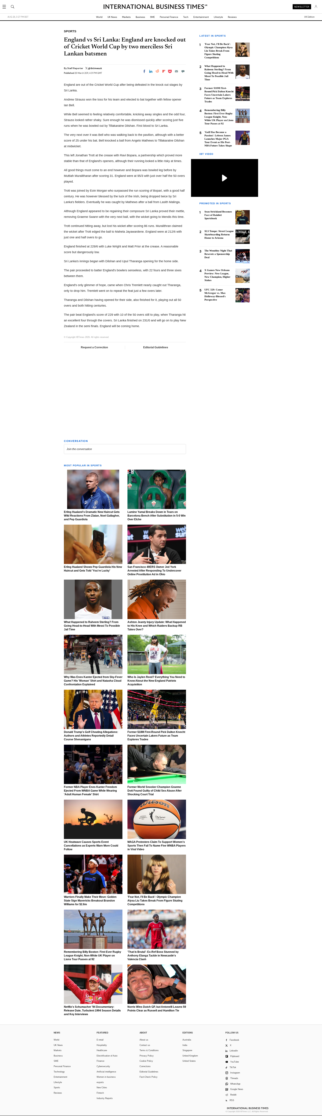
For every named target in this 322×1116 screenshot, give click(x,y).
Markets (126, 16)
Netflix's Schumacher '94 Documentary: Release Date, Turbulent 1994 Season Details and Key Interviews (92, 1010)
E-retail (100, 1040)
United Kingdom (190, 1055)
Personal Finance (169, 16)
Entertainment (201, 16)
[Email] (176, 71)
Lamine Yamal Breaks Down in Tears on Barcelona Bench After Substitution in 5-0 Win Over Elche (156, 516)
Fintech (100, 1093)
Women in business (106, 1077)
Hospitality (102, 1045)
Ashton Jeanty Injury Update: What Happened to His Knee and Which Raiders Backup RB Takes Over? (156, 626)
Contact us (145, 1045)
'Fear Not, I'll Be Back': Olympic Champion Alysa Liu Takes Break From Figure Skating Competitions (154, 900)
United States (189, 1061)
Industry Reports (105, 1098)
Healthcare (102, 1050)
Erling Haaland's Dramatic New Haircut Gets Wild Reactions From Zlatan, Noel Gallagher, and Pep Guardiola (92, 516)
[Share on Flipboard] (164, 71)
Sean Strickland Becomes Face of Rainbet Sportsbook (218, 215)
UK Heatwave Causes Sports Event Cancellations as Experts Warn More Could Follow (91, 845)
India (184, 1045)
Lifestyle (218, 16)
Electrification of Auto (107, 1055)
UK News (112, 16)
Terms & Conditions (149, 1050)
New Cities (102, 1087)
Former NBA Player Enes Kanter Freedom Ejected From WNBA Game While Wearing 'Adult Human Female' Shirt (90, 791)
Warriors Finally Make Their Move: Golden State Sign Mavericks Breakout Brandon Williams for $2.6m (90, 900)
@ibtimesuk (95, 68)
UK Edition (309, 17)
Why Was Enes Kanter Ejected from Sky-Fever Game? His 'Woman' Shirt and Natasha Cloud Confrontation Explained (93, 681)
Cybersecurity (103, 1066)
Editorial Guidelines (155, 347)
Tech (185, 16)
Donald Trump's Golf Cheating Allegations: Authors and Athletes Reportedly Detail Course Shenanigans (91, 736)
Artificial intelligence (106, 1071)
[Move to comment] (183, 71)
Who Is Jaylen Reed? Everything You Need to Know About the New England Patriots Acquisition (156, 681)
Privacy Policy (147, 1055)
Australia (186, 1040)
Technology (59, 1071)
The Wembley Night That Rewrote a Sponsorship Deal (218, 254)
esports (100, 1082)
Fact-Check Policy (148, 1077)
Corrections (145, 1066)
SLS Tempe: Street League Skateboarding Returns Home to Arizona (219, 234)
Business (140, 16)
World (99, 16)
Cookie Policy (146, 1061)
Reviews (232, 16)
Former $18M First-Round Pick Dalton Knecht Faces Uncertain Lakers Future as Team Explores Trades (156, 736)
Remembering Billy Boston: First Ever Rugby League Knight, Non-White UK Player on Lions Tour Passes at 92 (92, 955)
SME (152, 16)
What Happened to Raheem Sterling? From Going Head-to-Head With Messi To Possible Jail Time (92, 626)
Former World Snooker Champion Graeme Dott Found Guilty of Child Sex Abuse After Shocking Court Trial (154, 791)
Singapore (187, 1050)
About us (144, 1040)
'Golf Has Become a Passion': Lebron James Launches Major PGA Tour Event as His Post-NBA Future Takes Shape (218, 139)
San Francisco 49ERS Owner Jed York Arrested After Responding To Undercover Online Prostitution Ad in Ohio (154, 570)
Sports (57, 1087)
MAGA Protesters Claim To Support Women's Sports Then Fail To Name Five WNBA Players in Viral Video (156, 845)
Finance (100, 1061)
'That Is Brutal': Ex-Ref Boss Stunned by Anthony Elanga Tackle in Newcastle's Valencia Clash (153, 955)
